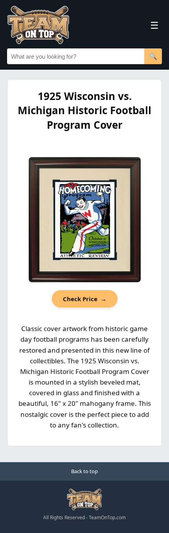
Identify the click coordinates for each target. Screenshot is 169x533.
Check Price (85, 299)
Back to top (84, 471)
